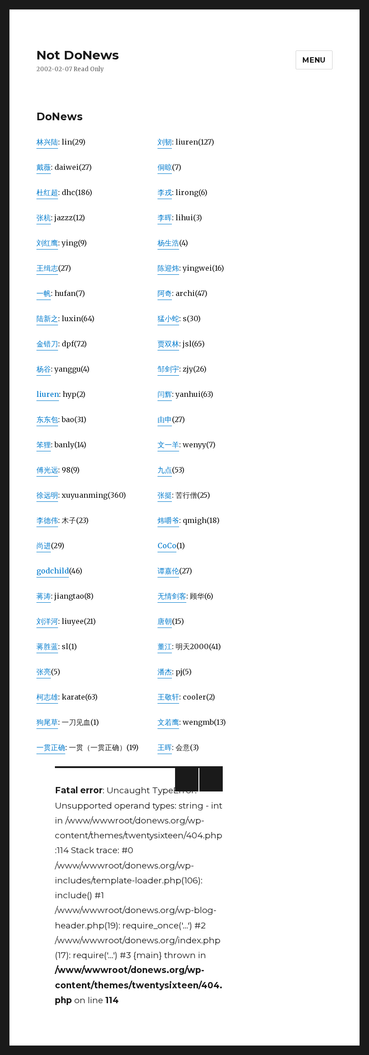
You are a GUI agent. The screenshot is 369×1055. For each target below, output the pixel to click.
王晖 (165, 747)
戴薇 (43, 167)
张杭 (43, 217)
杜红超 (47, 192)
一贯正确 (50, 747)
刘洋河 (47, 621)
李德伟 (47, 520)
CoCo (167, 545)
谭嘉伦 (168, 570)
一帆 (43, 293)
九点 (165, 469)
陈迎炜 (168, 268)
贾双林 (168, 343)
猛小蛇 (168, 318)
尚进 (43, 545)
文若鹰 (168, 722)
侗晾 (165, 167)
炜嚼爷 (168, 520)
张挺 (165, 495)
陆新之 (47, 318)
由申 (165, 419)
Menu (314, 60)
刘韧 (165, 141)
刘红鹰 (47, 242)
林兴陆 (47, 141)
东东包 (47, 419)
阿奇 (165, 293)
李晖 (165, 217)
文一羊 (168, 444)
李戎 (165, 192)
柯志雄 (47, 696)
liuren (47, 394)
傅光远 (47, 469)
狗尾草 (47, 722)
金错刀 (47, 343)
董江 (165, 646)
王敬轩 (168, 696)
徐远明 (47, 495)
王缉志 (47, 268)
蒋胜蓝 (47, 646)
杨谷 (43, 368)
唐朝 (165, 621)
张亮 (43, 671)
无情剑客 (172, 595)
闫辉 (165, 394)
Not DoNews (77, 55)
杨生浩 (168, 242)
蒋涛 (43, 595)
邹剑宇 (168, 368)
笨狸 (43, 444)
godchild (52, 570)
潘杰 (165, 671)
